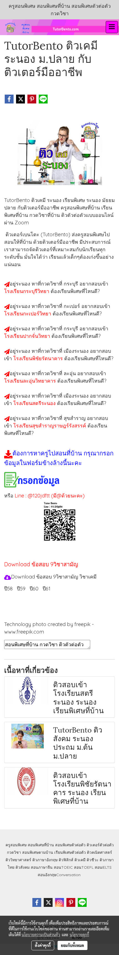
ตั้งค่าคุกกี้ (43, 945)
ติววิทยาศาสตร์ (18, 859)
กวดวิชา (14, 852)
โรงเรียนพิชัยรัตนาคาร (38, 358)
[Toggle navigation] (112, 27)
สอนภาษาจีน (42, 867)
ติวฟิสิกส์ (66, 859)
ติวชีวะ (93, 859)
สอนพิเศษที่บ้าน (41, 844)
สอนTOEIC (63, 867)
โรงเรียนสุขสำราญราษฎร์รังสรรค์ (50, 425)
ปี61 (46, 588)
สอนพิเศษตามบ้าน (37, 852)
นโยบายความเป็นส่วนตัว (41, 934)
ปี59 (21, 588)
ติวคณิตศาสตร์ (99, 852)
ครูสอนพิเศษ (16, 844)
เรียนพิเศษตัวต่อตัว (70, 852)
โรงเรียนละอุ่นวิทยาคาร (30, 381)
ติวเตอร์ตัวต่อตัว (100, 844)
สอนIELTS (103, 867)
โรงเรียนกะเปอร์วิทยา (28, 313)
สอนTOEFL (84, 867)
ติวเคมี (80, 859)
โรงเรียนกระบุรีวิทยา (27, 291)
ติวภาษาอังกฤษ (45, 859)
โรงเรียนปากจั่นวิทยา (27, 336)
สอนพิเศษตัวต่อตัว (70, 844)
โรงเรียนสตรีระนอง (35, 403)
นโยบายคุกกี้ (79, 934)
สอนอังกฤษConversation (59, 874)
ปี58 (8, 588)
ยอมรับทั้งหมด (72, 945)
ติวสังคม (22, 867)
